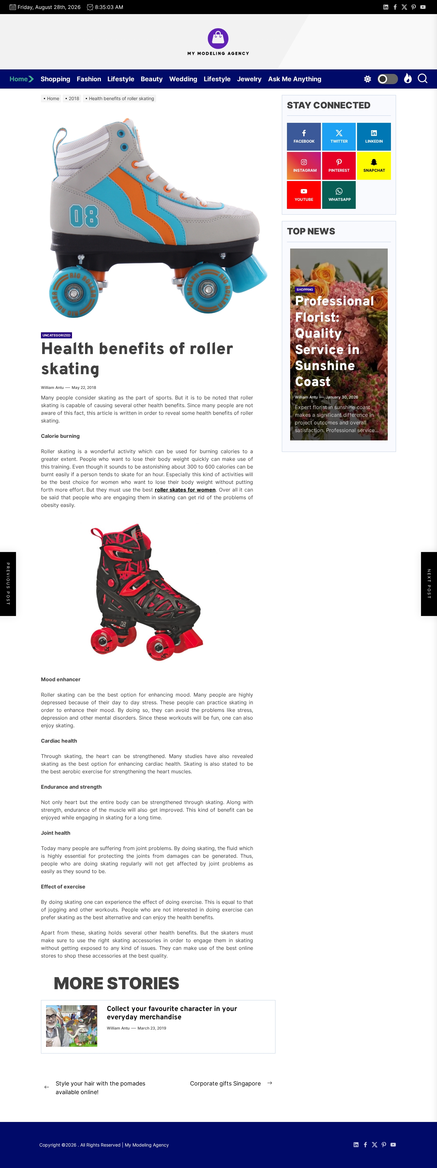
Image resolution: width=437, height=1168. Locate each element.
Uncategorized (56, 335)
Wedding (183, 79)
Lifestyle (120, 79)
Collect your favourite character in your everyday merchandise (172, 1013)
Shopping (55, 79)
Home (19, 79)
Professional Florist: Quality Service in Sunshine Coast (334, 342)
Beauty (152, 79)
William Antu (52, 387)
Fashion (89, 79)
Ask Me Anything (295, 79)
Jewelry (249, 79)
